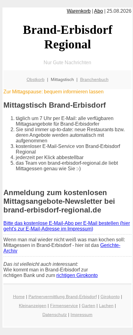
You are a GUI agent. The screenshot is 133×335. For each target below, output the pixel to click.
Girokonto (110, 296)
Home (19, 296)
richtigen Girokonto (77, 275)
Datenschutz (54, 314)
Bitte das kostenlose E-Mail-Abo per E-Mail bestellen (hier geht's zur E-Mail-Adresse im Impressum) (66, 226)
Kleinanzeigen (32, 305)
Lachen (106, 305)
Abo (98, 11)
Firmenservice (64, 305)
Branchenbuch (94, 79)
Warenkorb (79, 11)
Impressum (81, 314)
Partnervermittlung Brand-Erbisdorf (62, 296)
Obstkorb (36, 79)
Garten (88, 305)
